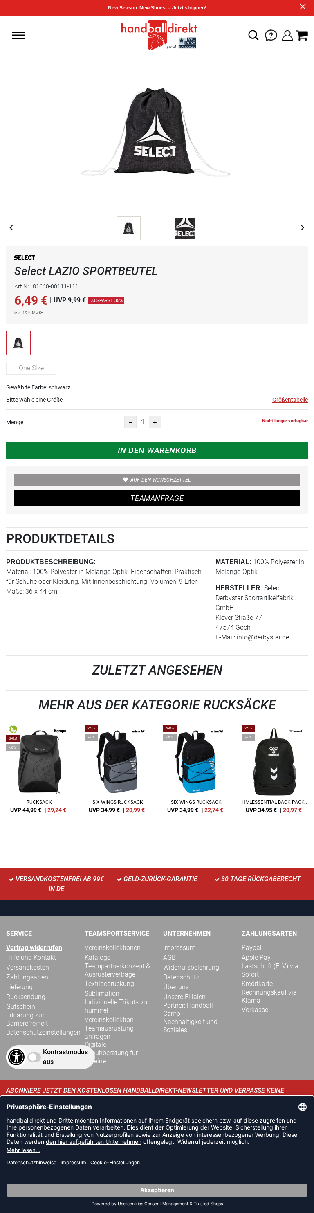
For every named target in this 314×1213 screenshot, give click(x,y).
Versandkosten (27, 967)
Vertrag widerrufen (34, 948)
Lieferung (19, 987)
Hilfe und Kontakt (31, 957)
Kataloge (97, 957)
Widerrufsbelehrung (191, 967)
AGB (169, 957)
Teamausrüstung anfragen (109, 1032)
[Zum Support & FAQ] (271, 34)
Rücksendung (25, 997)
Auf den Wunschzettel (160, 480)
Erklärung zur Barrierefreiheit (27, 1019)
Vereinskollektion (109, 1020)
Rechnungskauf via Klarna (269, 996)
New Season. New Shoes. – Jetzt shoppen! (157, 8)
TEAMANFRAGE (157, 498)
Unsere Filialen (184, 997)
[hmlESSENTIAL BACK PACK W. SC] (275, 772)
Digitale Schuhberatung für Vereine (111, 1053)
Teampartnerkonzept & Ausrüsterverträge (117, 970)
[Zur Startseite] (157, 34)
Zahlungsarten (27, 977)
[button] (18, 35)
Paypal (252, 948)
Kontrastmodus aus (65, 1057)
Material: (233, 561)
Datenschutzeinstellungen (43, 1032)
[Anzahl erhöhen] (155, 422)
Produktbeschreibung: (51, 561)
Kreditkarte (257, 984)
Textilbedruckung (109, 984)
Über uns (176, 987)
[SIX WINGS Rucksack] (118, 772)
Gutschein (20, 1006)
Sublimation (102, 993)
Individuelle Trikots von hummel (118, 1006)
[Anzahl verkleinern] (130, 422)
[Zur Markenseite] (24, 259)
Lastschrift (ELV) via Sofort (270, 970)
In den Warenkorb (157, 450)
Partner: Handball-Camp (189, 1009)
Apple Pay (256, 957)
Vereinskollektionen (113, 948)
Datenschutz (181, 977)
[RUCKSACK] (39, 772)
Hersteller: (238, 588)
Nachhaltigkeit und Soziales (190, 1026)
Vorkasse (255, 1010)
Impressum (179, 948)
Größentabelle (290, 400)
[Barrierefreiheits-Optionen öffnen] (16, 1057)
